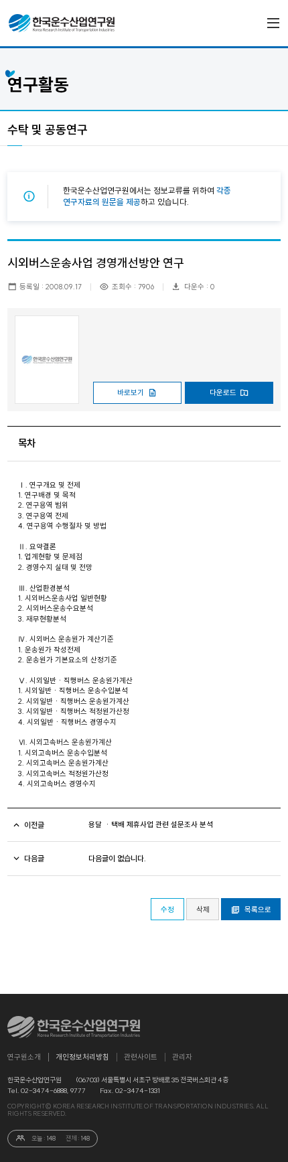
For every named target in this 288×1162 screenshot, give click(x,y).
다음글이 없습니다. (117, 858)
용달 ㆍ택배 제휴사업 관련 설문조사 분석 (150, 824)
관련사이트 (140, 1057)
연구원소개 (24, 1057)
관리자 (182, 1057)
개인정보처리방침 (82, 1057)
